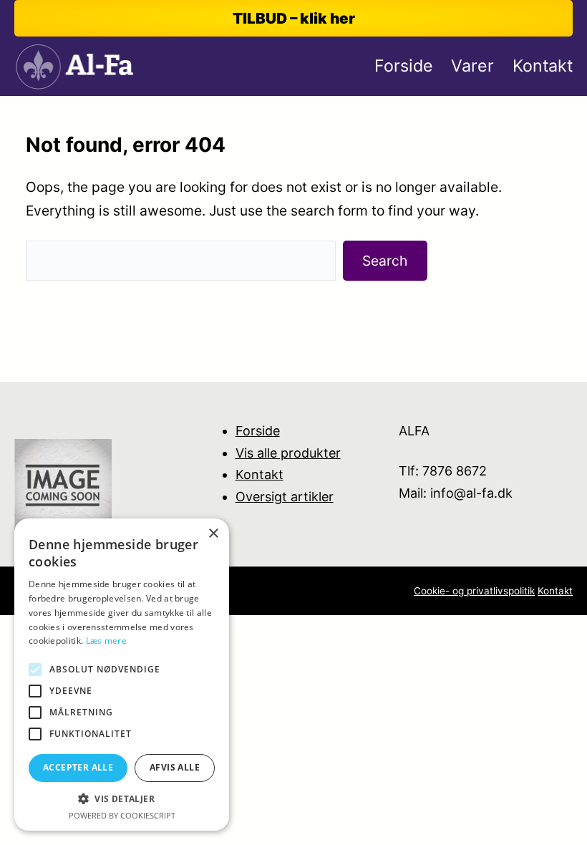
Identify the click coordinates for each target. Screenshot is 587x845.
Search (384, 260)
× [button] (213, 533)
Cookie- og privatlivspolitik (474, 591)
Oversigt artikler (285, 496)
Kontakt (259, 474)
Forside (258, 430)
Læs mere (106, 640)
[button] (122, 798)
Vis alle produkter (288, 452)
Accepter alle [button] (78, 767)
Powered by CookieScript (122, 815)
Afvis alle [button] (175, 767)
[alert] (121, 674)
